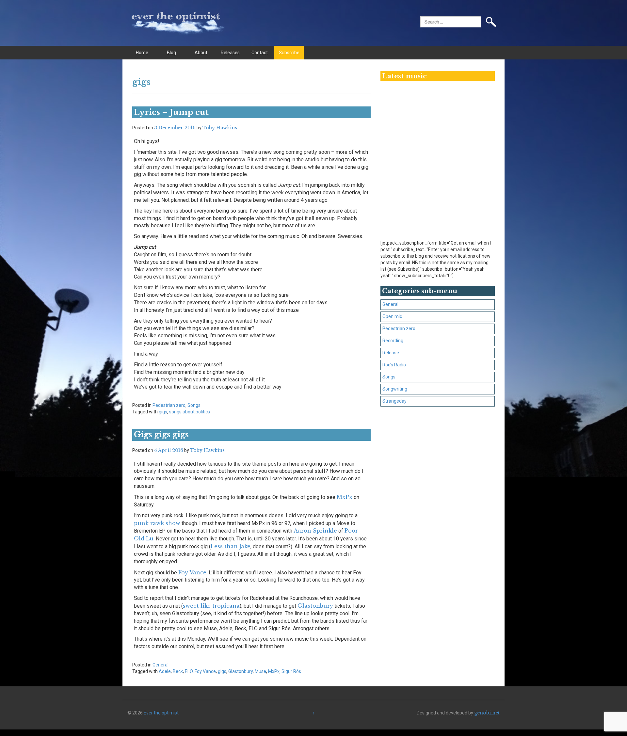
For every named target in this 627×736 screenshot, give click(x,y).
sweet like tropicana (211, 605)
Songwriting (394, 389)
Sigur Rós (291, 671)
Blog (171, 52)
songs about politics (189, 411)
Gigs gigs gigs (161, 434)
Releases (230, 52)
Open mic (392, 316)
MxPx (344, 497)
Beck (178, 671)
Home (142, 52)
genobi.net (487, 713)
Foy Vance (192, 572)
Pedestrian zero (169, 405)
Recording (392, 340)
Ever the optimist (161, 712)
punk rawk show (157, 523)
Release (390, 352)
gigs (163, 411)
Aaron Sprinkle (315, 530)
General (161, 664)
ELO (189, 671)
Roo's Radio (394, 364)
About (201, 52)
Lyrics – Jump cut (171, 112)
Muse (260, 671)
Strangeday (394, 401)
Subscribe (289, 52)
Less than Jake (230, 546)
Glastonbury (315, 605)
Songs (194, 405)
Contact (259, 52)
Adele (165, 671)
